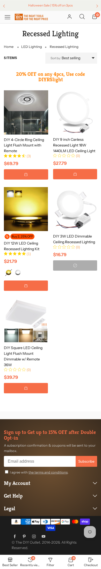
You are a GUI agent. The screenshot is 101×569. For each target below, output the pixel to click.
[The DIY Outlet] (31, 17)
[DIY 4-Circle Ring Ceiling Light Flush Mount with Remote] (26, 112)
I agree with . (39, 472)
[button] (26, 174)
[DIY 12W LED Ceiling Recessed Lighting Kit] (26, 209)
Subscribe (86, 461)
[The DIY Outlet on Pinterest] (24, 537)
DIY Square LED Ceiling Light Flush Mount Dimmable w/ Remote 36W (23, 356)
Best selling (65, 58)
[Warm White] (8, 272)
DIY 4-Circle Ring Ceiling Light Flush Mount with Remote (24, 145)
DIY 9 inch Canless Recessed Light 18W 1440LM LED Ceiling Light (74, 145)
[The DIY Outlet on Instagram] (34, 537)
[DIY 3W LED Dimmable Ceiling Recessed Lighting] (75, 209)
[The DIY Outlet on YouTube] (43, 537)
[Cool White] (18, 272)
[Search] (82, 17)
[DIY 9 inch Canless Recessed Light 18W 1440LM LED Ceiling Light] (75, 112)
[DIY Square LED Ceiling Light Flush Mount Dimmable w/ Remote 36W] (26, 321)
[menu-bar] (9, 16)
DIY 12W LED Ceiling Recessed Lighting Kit (21, 246)
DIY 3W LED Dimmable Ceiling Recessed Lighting (74, 239)
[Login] (69, 17)
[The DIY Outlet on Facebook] (15, 537)
